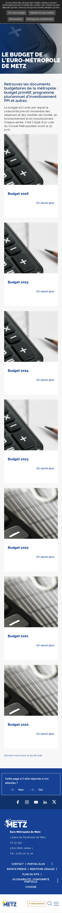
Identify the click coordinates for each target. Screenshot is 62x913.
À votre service (36, 903)
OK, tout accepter (16, 13)
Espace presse (16, 869)
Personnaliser (15, 19)
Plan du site (30, 874)
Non (21, 789)
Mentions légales (42, 869)
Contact (18, 864)
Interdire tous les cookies (42, 13)
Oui (41, 789)
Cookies (31, 887)
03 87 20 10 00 (24, 853)
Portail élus (36, 864)
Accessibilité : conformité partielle (30, 880)
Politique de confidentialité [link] (40, 19)
